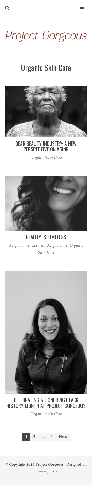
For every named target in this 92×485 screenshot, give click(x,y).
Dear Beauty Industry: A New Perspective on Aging (46, 146)
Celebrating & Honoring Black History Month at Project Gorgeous (46, 402)
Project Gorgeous (50, 464)
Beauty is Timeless (46, 237)
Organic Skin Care (46, 157)
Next (63, 437)
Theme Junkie (46, 471)
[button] (85, 5)
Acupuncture (19, 245)
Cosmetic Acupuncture (49, 245)
